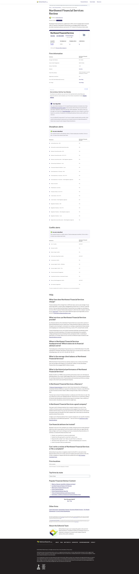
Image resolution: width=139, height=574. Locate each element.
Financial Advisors (84, 1)
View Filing (81, 79)
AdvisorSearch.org (42, 2)
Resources (99, 1)
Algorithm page (76, 521)
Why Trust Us (67, 542)
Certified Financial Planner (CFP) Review (62, 485)
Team (61, 542)
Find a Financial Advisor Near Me (60, 491)
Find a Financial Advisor (57, 7)
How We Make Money (84, 542)
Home (50, 7)
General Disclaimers (43, 554)
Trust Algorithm (66, 111)
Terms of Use (58, 549)
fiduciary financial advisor (56, 387)
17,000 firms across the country (58, 107)
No (71, 501)
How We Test (75, 542)
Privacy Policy (69, 549)
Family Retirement (53, 509)
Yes (68, 501)
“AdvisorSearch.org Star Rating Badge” (54, 520)
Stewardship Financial (64, 509)
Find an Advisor (69, 35)
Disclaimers (64, 549)
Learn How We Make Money (83, 5)
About (57, 542)
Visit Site (52, 35)
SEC (60, 518)
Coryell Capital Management (63, 511)
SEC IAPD (62, 517)
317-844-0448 (60, 35)
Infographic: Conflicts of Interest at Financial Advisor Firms (66, 494)
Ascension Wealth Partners (76, 509)
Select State (53, 476)
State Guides (92, 1)
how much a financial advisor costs (62, 313)
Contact (93, 542)
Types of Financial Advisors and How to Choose (63, 492)
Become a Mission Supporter (61, 47)
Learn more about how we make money (63, 561)
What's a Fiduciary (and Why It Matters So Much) (63, 484)
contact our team (75, 517)
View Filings (81, 82)
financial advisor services (55, 337)
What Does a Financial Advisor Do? (60, 487)
